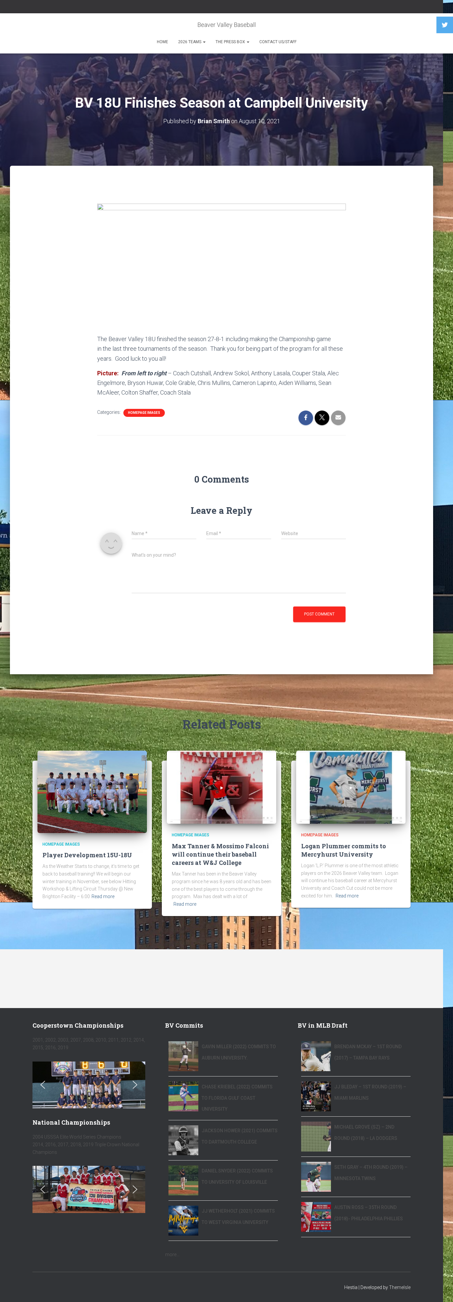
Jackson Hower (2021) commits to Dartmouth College (240, 1136)
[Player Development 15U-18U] (92, 791)
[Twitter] (444, 25)
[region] (88, 1085)
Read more (103, 896)
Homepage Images (144, 413)
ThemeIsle (400, 1287)
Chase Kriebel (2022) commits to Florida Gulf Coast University (237, 1098)
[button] (42, 1084)
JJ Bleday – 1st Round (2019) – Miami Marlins (370, 1092)
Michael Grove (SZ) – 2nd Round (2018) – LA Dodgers (365, 1132)
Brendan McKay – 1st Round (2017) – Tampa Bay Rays (368, 1052)
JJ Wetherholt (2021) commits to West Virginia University (238, 1216)
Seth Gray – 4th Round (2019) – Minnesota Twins (371, 1172)
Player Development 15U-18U (87, 855)
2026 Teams (190, 42)
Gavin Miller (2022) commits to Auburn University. (239, 1052)
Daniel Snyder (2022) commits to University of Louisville (237, 1176)
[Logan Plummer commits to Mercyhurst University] (351, 787)
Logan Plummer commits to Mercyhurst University (343, 850)
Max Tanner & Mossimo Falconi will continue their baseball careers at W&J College (220, 854)
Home (162, 42)
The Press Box (231, 42)
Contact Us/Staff (277, 42)
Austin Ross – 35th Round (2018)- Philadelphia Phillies (368, 1213)
